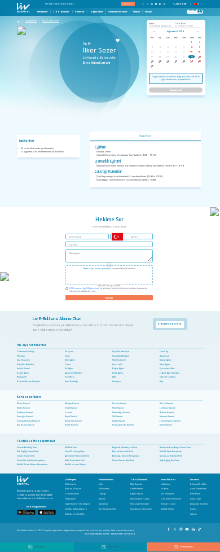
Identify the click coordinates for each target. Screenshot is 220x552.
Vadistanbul (104, 489)
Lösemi (68, 412)
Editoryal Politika (198, 484)
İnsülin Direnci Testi (25, 456)
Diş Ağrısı (69, 368)
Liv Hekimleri (31, 21)
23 (200, 56)
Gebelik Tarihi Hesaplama (171, 451)
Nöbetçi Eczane (168, 504)
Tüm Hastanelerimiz (107, 509)
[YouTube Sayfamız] (187, 528)
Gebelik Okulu (167, 509)
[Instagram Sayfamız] (181, 528)
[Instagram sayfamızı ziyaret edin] (151, 3)
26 (168, 61)
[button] (40, 4)
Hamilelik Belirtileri (120, 356)
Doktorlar (80, 11)
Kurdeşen (116, 381)
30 (199, 61)
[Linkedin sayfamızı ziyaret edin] (160, 3)
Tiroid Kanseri (71, 408)
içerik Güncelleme (198, 489)
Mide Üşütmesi (119, 360)
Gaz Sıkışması (23, 360)
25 (160, 61)
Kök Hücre (69, 377)
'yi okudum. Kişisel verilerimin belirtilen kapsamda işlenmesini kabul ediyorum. (108, 289)
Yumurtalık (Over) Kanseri (28, 421)
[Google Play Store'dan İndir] (26, 512)
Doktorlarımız (136, 489)
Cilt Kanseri (117, 416)
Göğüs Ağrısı (23, 373)
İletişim (136, 11)
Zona (68, 364)
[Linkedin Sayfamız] (194, 528)
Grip (161, 381)
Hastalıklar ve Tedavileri (141, 509)
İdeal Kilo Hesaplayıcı (75, 451)
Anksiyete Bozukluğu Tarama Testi (175, 447)
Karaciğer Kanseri (25, 416)
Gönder (109, 297)
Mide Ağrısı (70, 360)
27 (176, 61)
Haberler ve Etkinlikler (75, 514)
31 (152, 65)
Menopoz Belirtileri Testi (171, 456)
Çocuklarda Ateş (167, 368)
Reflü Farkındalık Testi (75, 460)
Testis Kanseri (166, 425)
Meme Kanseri (23, 403)
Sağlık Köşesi (136, 494)
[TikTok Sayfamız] (200, 528)
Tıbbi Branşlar (61, 11)
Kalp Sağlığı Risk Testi (169, 460)
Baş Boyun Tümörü (25, 425)
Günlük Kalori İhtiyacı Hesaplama (32, 464)
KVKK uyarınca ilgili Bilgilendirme (84, 288)
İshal (67, 356)
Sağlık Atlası (96, 11)
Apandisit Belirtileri (73, 373)
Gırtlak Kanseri (118, 421)
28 (184, 61)
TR (198, 4)
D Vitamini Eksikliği (25, 352)
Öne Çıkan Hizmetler (139, 504)
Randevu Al (176, 90)
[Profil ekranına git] (199, 12)
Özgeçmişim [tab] (145, 136)
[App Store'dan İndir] (47, 512)
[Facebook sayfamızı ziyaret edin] (143, 3)
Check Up (164, 352)
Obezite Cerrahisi (167, 377)
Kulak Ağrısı (117, 373)
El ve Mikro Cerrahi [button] (184, 26)
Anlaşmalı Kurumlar (117, 11)
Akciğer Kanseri (72, 403)
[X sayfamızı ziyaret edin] (148, 3)
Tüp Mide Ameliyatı (120, 352)
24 (152, 61)
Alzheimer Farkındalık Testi (77, 456)
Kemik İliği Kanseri (73, 421)
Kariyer (148, 11)
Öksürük (21, 356)
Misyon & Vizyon (73, 489)
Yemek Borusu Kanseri (170, 421)
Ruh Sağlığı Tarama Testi (27, 451)
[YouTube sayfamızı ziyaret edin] (156, 3)
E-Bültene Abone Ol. (170, 323)
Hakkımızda (70, 484)
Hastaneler (42, 11)
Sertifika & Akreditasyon (76, 509)
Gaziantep (103, 504)
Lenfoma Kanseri (167, 408)
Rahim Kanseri (23, 408)
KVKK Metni (195, 494)
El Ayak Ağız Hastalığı (169, 373)
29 (191, 61)
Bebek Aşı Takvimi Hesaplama (125, 456)
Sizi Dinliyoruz (167, 494)
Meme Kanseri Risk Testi (123, 460)
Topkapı (102, 494)
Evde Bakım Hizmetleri (171, 499)
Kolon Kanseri (166, 403)
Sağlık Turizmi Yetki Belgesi (77, 504)
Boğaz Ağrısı (165, 360)
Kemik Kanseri (71, 425)
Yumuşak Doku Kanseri (123, 425)
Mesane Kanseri (167, 416)
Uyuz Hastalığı (71, 381)
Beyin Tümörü (71, 416)
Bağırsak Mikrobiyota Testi (124, 447)
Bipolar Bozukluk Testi (122, 451)
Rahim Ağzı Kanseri (121, 412)
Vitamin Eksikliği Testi (27, 447)
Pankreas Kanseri (25, 412)
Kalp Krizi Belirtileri (25, 364)
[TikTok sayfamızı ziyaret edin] (166, 3)
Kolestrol (164, 356)
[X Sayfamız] (176, 528)
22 (192, 56)
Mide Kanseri (118, 408)
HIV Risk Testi (71, 447)
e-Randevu (165, 484)
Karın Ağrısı (165, 364)
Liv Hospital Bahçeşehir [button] (160, 26)
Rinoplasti (22, 377)
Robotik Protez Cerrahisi (28, 381)
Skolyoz (69, 352)
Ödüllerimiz (70, 499)
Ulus (101, 484)
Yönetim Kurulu (72, 494)
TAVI (114, 377)
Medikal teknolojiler (139, 499)
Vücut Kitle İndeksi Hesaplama (31, 460)
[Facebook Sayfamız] (169, 528)
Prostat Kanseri (119, 403)
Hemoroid (117, 364)
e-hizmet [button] (126, 3)
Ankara (102, 499)
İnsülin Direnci (23, 368)
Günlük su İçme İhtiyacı (75, 464)
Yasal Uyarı (195, 499)
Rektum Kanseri (167, 412)
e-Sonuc (165, 489)
